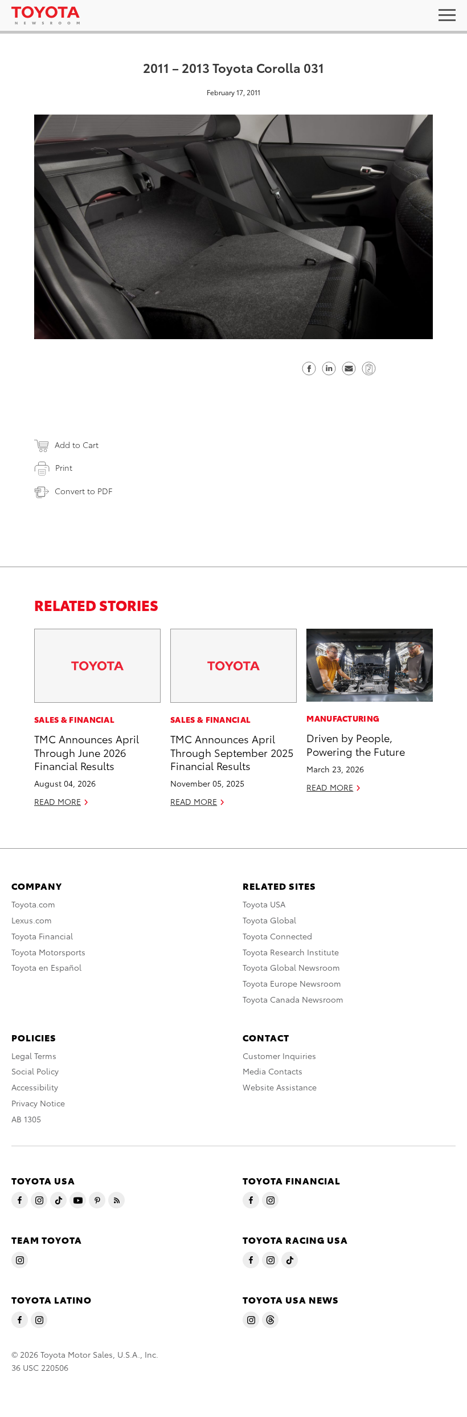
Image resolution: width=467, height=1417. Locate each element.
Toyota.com (33, 904)
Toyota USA (264, 904)
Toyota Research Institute (291, 952)
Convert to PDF (83, 490)
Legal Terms (33, 1055)
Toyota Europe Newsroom (292, 983)
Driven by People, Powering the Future (355, 744)
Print (63, 467)
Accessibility (34, 1087)
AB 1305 (26, 1119)
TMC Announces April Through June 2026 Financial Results (86, 751)
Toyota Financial (42, 936)
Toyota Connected (277, 936)
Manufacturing (342, 718)
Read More (57, 801)
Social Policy (35, 1071)
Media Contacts (272, 1071)
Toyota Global (269, 920)
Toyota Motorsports (48, 952)
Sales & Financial (74, 719)
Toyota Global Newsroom (291, 967)
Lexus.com (31, 920)
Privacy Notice (38, 1103)
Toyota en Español (46, 967)
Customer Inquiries (279, 1055)
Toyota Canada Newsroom (293, 999)
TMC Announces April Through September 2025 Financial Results (231, 751)
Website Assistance (280, 1087)
